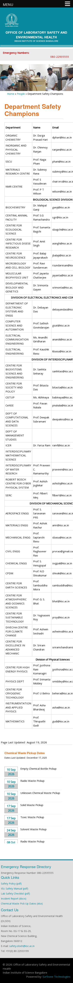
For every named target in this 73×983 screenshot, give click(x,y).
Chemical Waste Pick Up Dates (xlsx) (22, 903)
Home (10, 93)
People (21, 93)
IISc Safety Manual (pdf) (14, 888)
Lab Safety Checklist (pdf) (15, 893)
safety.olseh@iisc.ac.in (22, 946)
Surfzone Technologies (56, 976)
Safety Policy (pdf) (11, 883)
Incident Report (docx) (13, 898)
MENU (8, 4)
